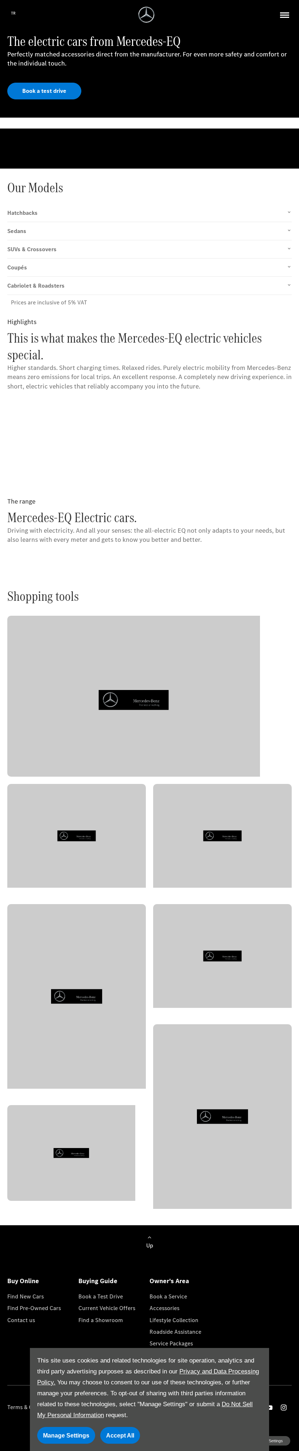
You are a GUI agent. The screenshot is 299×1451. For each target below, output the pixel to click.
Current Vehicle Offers (106, 1308)
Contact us (21, 1320)
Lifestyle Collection (174, 1320)
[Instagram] (283, 1407)
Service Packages (171, 1343)
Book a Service (168, 1296)
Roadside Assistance (175, 1332)
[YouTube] (269, 1407)
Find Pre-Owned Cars (34, 1308)
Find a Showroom (100, 1320)
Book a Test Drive (100, 1296)
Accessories (164, 1308)
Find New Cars (25, 1296)
